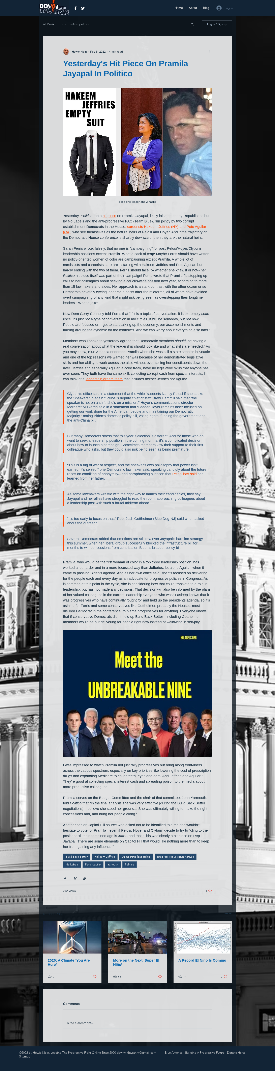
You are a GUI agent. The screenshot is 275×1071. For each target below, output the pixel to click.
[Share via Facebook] (65, 878)
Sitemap (24, 1056)
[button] (192, 24)
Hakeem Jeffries (105, 856)
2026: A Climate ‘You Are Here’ (69, 962)
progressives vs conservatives (175, 856)
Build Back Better (77, 856)
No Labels (72, 864)
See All (227, 913)
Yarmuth (113, 864)
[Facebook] (75, 8)
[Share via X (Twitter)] (75, 878)
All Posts (48, 24)
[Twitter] (83, 8)
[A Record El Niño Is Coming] (203, 937)
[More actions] (209, 51)
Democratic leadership (136, 856)
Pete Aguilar (93, 864)
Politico (129, 864)
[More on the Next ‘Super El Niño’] (137, 937)
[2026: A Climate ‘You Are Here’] (72, 937)
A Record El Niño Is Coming (202, 960)
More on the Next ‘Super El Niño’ (136, 962)
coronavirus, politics (75, 24)
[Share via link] (85, 878)
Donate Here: (236, 1052)
